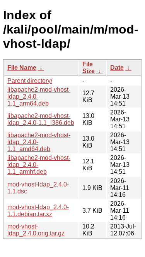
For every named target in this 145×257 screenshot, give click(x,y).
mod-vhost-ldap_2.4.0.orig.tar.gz (36, 230)
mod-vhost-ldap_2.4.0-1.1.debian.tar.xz (38, 210)
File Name (21, 67)
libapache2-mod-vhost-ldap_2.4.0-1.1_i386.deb (40, 119)
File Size (88, 67)
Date (117, 67)
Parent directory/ (29, 80)
